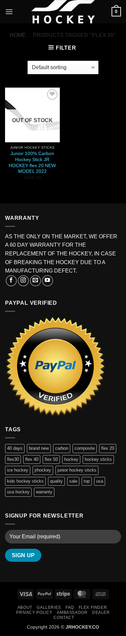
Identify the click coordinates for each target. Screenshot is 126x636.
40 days (15, 448)
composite (85, 448)
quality (56, 481)
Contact (63, 617)
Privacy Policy (34, 612)
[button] (9, 11)
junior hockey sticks (76, 470)
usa (99, 481)
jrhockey (43, 470)
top (87, 481)
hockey (71, 459)
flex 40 (31, 459)
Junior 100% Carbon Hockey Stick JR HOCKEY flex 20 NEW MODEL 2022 (32, 162)
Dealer (101, 612)
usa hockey (18, 491)
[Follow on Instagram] (23, 280)
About (24, 607)
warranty (44, 491)
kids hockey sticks (25, 481)
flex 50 (51, 459)
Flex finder (93, 607)
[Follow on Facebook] (11, 280)
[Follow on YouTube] (47, 280)
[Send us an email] (35, 280)
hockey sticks (98, 459)
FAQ (70, 607)
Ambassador (72, 612)
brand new (39, 448)
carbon (61, 448)
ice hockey (17, 470)
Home (18, 35)
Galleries (49, 607)
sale (73, 481)
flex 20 (107, 448)
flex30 (13, 459)
